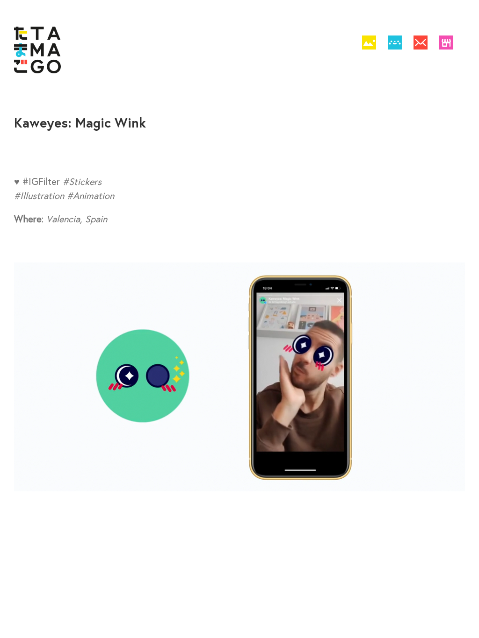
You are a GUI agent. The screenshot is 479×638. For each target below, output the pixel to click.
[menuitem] (369, 44)
